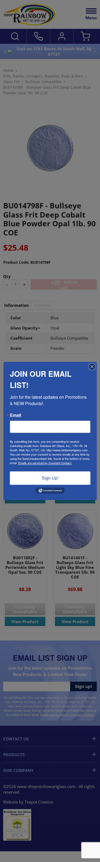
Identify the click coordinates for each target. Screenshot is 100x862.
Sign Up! (50, 478)
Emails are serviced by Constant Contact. (45, 463)
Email (15, 415)
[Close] (92, 366)
